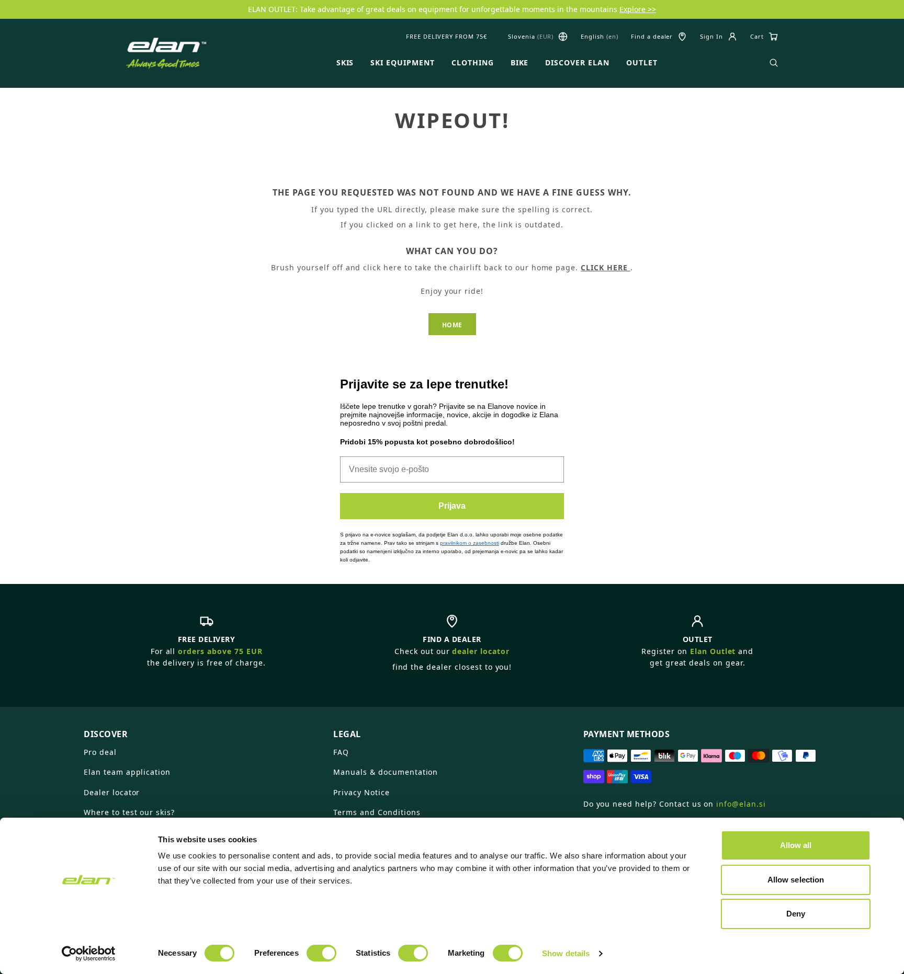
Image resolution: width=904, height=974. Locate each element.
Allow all (796, 845)
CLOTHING (472, 62)
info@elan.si (741, 804)
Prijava (452, 505)
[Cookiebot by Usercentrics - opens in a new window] (88, 953)
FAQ (341, 752)
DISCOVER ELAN (577, 62)
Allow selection (795, 879)
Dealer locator (112, 792)
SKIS (345, 62)
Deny (795, 913)
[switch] (321, 953)
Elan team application (127, 772)
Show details (566, 953)
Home (452, 324)
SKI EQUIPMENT (402, 62)
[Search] (773, 62)
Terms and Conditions (376, 812)
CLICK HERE (605, 267)
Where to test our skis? (129, 812)
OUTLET (642, 62)
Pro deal (100, 752)
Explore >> (637, 9)
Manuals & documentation (385, 772)
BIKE (520, 62)
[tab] (202, 729)
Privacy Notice (361, 792)
